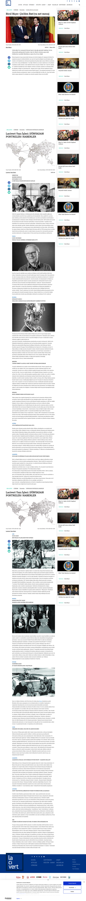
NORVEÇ (14, 598)
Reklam (74, 862)
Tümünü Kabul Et (72, 883)
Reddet (72, 891)
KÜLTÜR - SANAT (40, 4)
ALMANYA (14, 454)
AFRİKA (14, 423)
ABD (13, 534)
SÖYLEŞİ (25, 4)
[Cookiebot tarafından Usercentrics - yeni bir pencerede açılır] (8, 898)
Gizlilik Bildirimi (76, 864)
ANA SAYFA (9, 9)
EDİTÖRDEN (62, 4)
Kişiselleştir (71, 887)
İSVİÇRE (14, 662)
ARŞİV (49, 4)
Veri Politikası (75, 868)
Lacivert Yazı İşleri (11, 172)
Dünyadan (22, 9)
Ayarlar (18, 898)
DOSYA (20, 4)
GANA (13, 727)
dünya (40, 701)
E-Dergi (74, 866)
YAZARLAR (55, 4)
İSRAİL (14, 236)
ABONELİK (69, 4)
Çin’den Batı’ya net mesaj (32, 9)
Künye (73, 859)
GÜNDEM (31, 4)
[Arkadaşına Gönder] (9, 67)
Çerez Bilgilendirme (21, 893)
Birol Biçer (9, 47)
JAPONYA (14, 788)
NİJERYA (14, 297)
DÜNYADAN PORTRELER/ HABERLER (35, 129)
